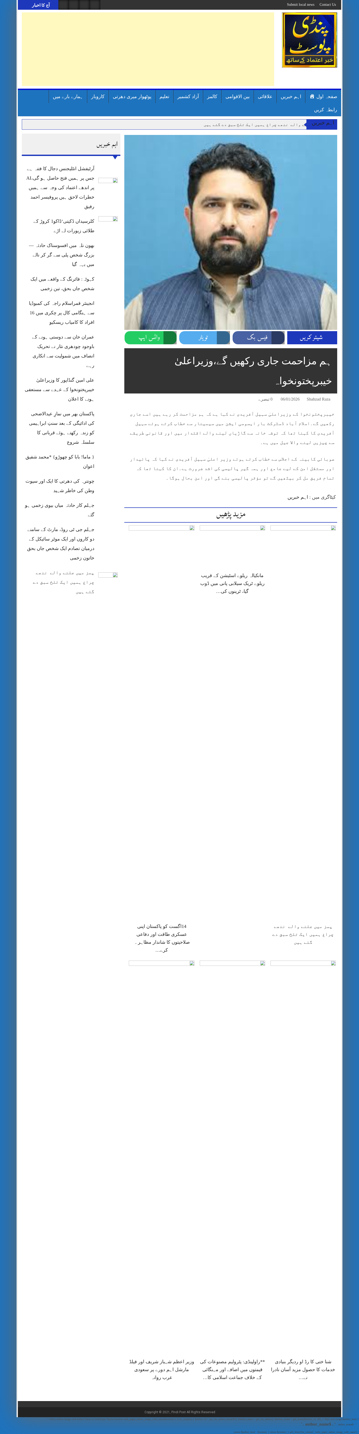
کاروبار (98, 96)
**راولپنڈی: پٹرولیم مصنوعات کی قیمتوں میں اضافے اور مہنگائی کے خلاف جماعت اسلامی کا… (232, 1369)
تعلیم (164, 96)
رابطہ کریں (325, 109)
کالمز (212, 96)
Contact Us (328, 5)
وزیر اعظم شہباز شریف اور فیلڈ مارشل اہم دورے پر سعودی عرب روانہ (161, 1369)
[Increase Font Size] (136, 400)
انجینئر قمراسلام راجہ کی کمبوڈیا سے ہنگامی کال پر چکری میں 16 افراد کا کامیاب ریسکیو (61, 313)
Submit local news (300, 5)
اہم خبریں (291, 96)
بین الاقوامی (237, 96)
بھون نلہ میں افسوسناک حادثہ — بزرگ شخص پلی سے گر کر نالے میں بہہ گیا (61, 255)
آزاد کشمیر (188, 96)
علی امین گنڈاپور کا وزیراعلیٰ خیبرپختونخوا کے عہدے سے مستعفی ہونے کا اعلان (59, 389)
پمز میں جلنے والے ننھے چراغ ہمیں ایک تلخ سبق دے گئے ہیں (267, 124)
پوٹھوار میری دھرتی (132, 96)
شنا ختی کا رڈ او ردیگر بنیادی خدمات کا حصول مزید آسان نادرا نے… (303, 1369)
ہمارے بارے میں (68, 96)
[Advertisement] (148, 49)
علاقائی (265, 96)
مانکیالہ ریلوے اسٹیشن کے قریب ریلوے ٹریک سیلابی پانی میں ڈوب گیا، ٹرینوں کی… (232, 583)
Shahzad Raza (318, 399)
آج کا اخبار (40, 5)
